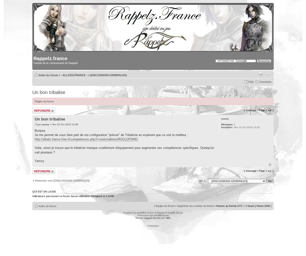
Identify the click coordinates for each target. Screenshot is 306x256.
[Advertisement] (153, 238)
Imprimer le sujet (260, 74)
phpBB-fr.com (161, 215)
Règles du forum (44, 101)
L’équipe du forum (164, 205)
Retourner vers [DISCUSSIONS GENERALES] (62, 180)
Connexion (265, 81)
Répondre (38, 109)
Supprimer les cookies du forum (195, 205)
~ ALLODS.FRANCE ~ (73, 75)
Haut (270, 164)
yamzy (45, 124)
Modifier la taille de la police (267, 74)
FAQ (251, 81)
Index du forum (48, 75)
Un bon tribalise (48, 92)
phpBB (141, 212)
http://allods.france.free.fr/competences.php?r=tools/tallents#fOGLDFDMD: (86, 139)
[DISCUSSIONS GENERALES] (108, 75)
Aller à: (202, 180)
